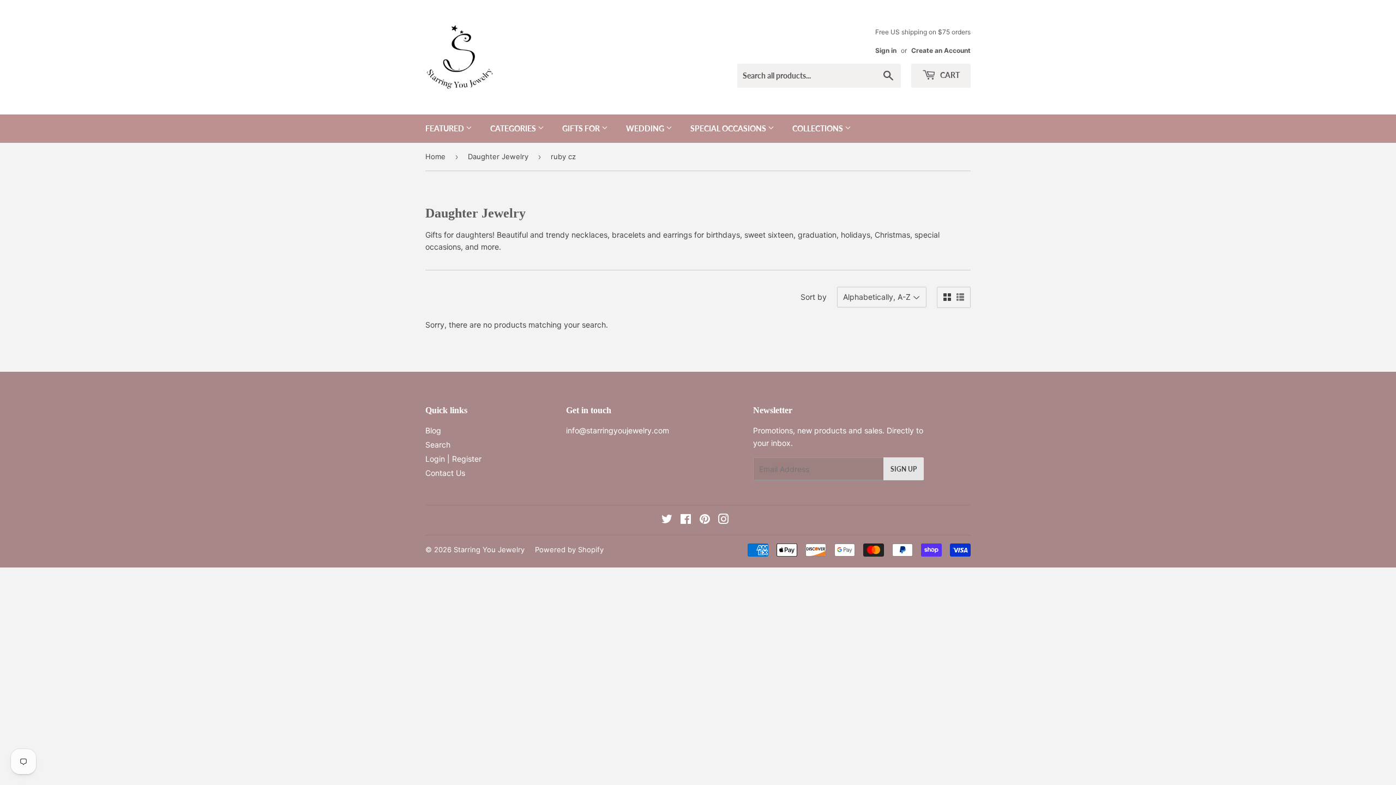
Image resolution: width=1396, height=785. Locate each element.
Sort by (814, 296)
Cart (949, 75)
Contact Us (445, 473)
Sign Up (903, 469)
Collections (818, 128)
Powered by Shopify (569, 549)
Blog (433, 430)
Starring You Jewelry (489, 549)
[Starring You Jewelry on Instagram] (723, 520)
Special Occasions (729, 128)
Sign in (885, 50)
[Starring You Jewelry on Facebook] (685, 520)
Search (437, 444)
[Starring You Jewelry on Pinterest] (705, 520)
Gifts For (581, 128)
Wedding (646, 128)
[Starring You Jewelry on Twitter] (666, 520)
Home (435, 156)
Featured (445, 128)
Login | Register (453, 458)
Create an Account (941, 50)
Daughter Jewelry (498, 156)
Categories (514, 128)
